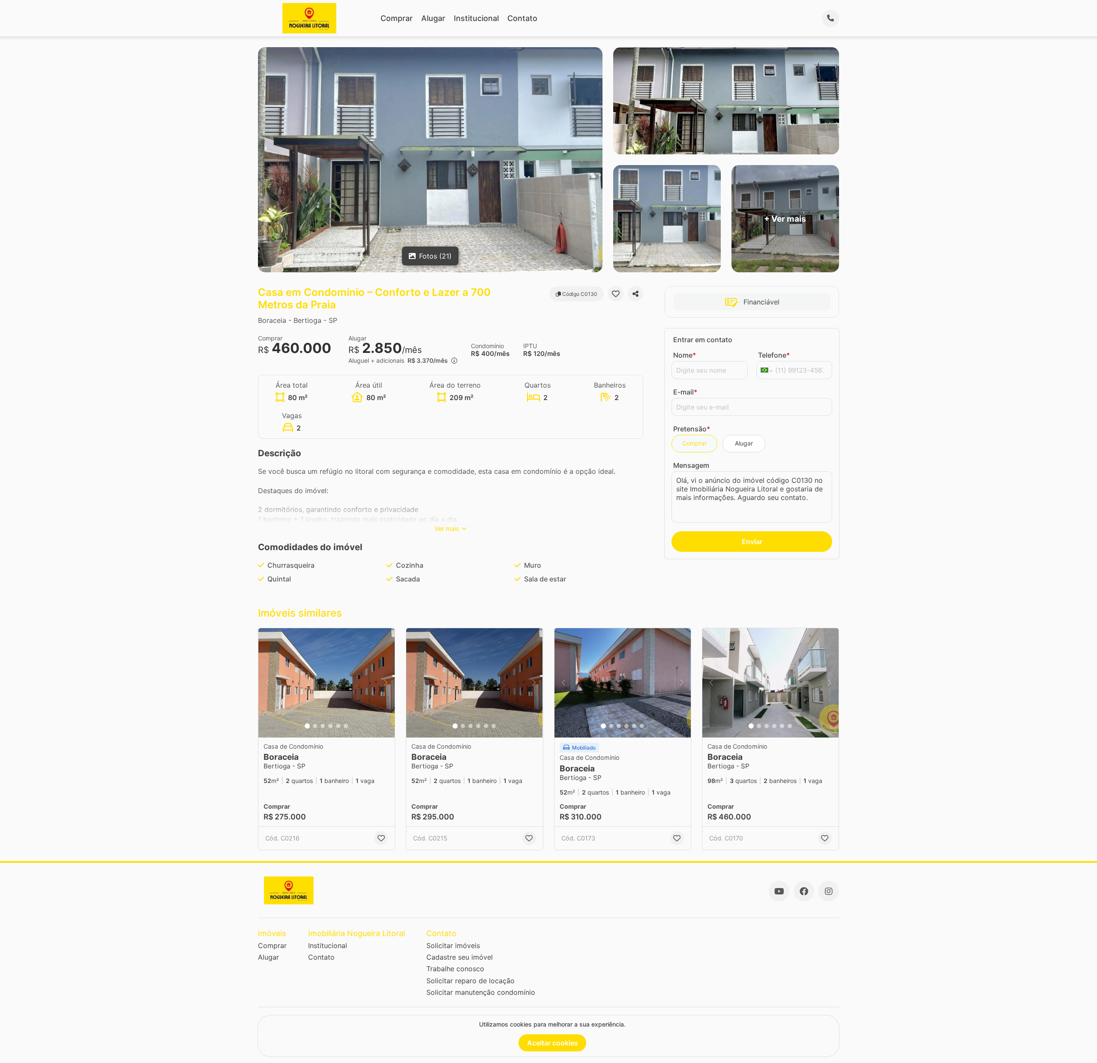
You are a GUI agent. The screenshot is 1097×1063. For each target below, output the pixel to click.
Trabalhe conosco (455, 968)
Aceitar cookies (552, 1043)
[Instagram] (828, 891)
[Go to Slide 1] (307, 726)
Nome (684, 355)
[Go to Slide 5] (338, 726)
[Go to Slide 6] (346, 726)
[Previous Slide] (267, 683)
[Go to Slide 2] (315, 726)
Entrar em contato (702, 339)
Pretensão (691, 429)
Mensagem (691, 465)
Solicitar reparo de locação (470, 980)
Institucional (476, 18)
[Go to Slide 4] (330, 726)
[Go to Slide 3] (323, 726)
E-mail (685, 392)
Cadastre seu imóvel (459, 957)
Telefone (774, 355)
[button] (326, 683)
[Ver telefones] (830, 18)
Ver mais (447, 528)
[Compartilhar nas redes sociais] (635, 293)
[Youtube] (779, 891)
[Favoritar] (615, 293)
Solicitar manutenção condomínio (480, 992)
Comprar (397, 18)
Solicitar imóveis (453, 945)
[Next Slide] (386, 683)
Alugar (433, 18)
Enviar (752, 541)
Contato (522, 18)
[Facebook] (804, 891)
